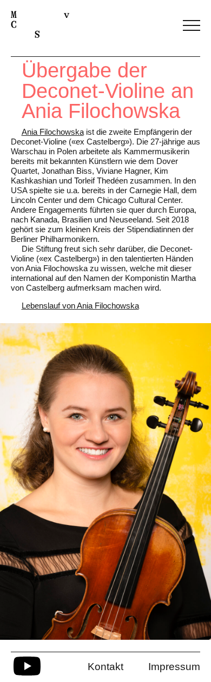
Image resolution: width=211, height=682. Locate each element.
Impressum (174, 666)
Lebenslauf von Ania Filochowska (80, 305)
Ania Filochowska (53, 131)
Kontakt (105, 666)
